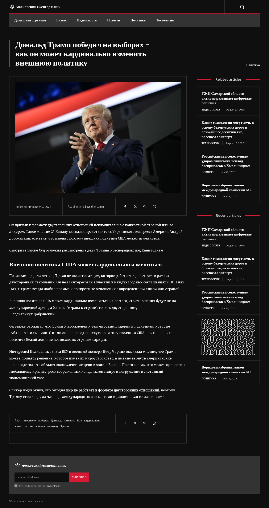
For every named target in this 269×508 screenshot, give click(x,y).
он (31, 426)
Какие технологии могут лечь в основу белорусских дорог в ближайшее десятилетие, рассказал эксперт (228, 129)
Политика (253, 65)
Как (79, 420)
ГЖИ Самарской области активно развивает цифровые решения (227, 98)
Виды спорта (211, 109)
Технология (211, 143)
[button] (242, 6)
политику (52, 426)
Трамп (65, 426)
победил (40, 426)
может (18, 426)
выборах (43, 420)
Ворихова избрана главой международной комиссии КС (226, 187)
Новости (208, 172)
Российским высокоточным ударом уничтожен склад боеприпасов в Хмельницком (226, 161)
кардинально (92, 420)
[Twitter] (135, 207)
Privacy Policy (53, 485)
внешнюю (30, 420)
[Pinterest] (144, 207)
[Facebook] (125, 207)
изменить (69, 420)
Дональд (56, 420)
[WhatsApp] (154, 207)
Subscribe (79, 477)
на (26, 426)
